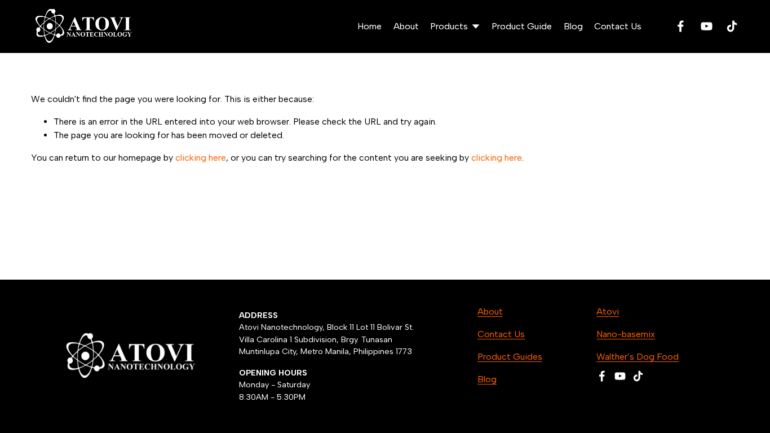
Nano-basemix (625, 334)
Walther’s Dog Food (637, 356)
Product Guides (509, 356)
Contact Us (617, 26)
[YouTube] (707, 26)
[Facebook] (681, 26)
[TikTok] (732, 26)
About (406, 26)
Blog (573, 26)
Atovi (607, 311)
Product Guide (522, 26)
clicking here (200, 157)
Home (369, 26)
